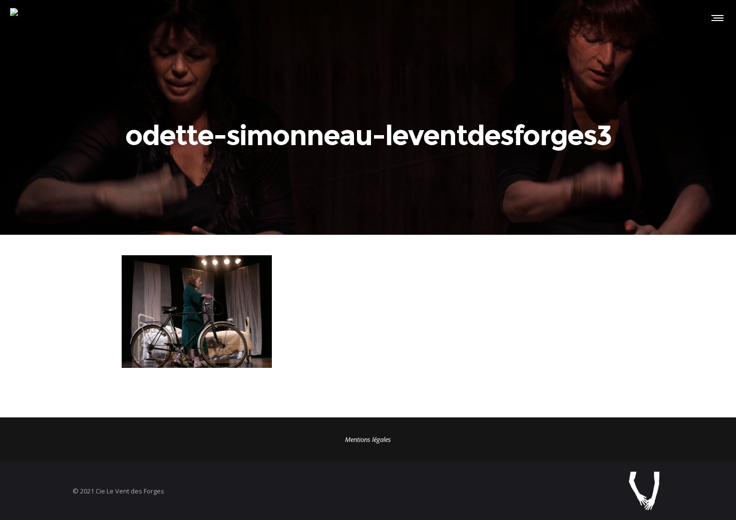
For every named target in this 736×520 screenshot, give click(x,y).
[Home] (518, 490)
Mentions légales (368, 439)
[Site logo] (24, 17)
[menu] (715, 18)
